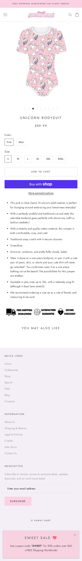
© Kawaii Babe (41, 520)
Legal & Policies (14, 434)
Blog (7, 395)
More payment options (41, 193)
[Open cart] (77, 15)
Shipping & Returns (15, 428)
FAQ (7, 389)
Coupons (10, 401)
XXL (48, 159)
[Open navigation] (5, 14)
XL (37, 159)
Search (8, 382)
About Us (10, 422)
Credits (9, 441)
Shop (7, 376)
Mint (21, 142)
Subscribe (18, 501)
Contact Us (11, 453)
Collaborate (11, 370)
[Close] (74, 534)
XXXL (61, 159)
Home (8, 364)
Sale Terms (11, 447)
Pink (9, 142)
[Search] (70, 14)
